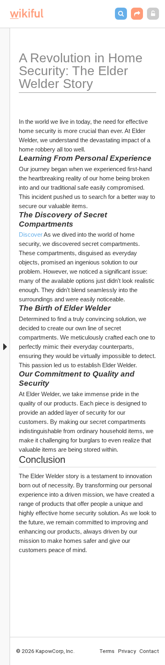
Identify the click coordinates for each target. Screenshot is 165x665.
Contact (149, 651)
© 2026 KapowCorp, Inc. (45, 651)
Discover (30, 234)
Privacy (127, 651)
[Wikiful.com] (26, 14)
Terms (107, 651)
